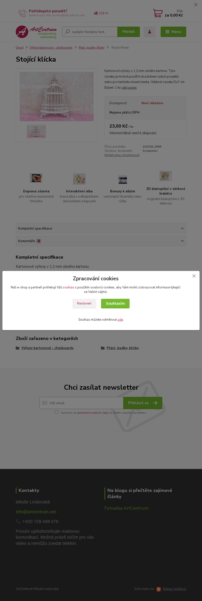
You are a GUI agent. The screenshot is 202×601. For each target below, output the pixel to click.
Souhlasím (115, 303)
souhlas (68, 287)
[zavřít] (194, 276)
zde (120, 319)
